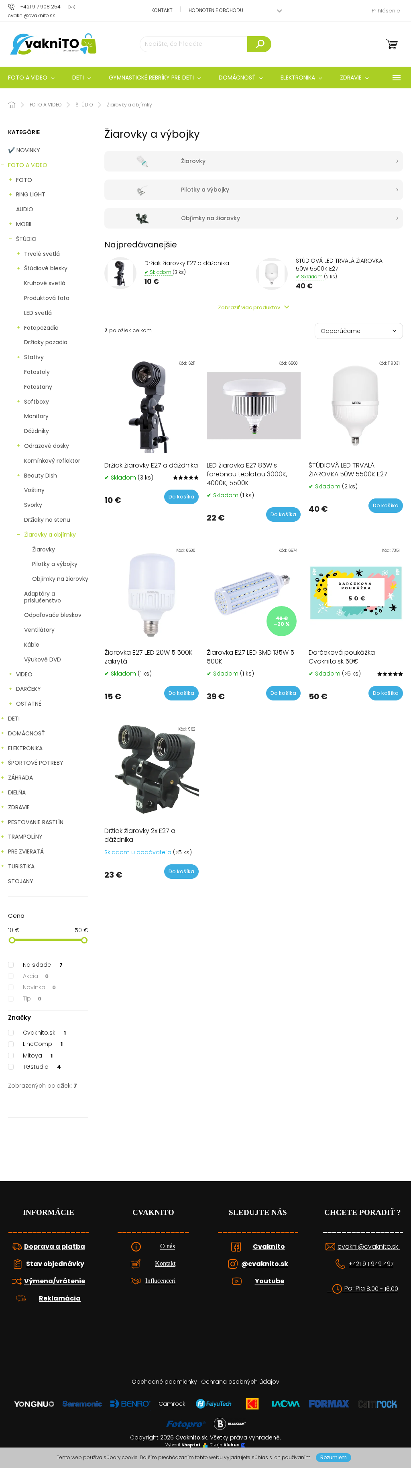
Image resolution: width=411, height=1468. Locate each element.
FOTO (24, 180)
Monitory (36, 416)
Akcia (36, 976)
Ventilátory (39, 630)
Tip (32, 998)
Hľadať (259, 44)
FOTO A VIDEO (27, 165)
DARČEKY (28, 689)
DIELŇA (17, 792)
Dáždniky (36, 431)
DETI (14, 719)
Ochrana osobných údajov (240, 1382)
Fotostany (38, 387)
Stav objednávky (55, 1264)
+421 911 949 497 (371, 1264)
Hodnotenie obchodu (216, 10)
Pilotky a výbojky (54, 564)
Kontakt (162, 10)
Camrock (172, 1404)
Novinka (39, 987)
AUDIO (24, 209)
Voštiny (34, 490)
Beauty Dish (40, 476)
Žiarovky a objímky (50, 535)
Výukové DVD (42, 659)
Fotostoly (37, 372)
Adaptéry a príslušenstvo (42, 597)
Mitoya (38, 1055)
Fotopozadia (41, 328)
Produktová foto (46, 298)
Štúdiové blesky (45, 268)
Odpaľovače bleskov (52, 615)
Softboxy (36, 402)
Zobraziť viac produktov (249, 307)
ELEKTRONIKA (25, 748)
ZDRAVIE (19, 807)
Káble (31, 645)
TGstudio (42, 1067)
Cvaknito (269, 1246)
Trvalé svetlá (42, 254)
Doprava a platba (54, 1246)
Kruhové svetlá (44, 283)
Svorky (33, 505)
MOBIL (24, 224)
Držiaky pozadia (45, 342)
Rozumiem (333, 1457)
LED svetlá (38, 313)
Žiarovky (43, 549)
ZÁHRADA (20, 778)
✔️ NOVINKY (24, 150)
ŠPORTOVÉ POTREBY (35, 763)
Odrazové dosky (46, 446)
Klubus (231, 1445)
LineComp (43, 1044)
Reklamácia (60, 1298)
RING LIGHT (30, 194)
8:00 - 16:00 (382, 1289)
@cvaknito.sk (264, 1264)
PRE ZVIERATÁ (26, 851)
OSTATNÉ (28, 704)
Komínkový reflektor (52, 461)
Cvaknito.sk (44, 1033)
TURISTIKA (21, 866)
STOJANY (20, 881)
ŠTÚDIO (26, 239)
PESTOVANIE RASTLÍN (35, 822)
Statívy (34, 357)
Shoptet (191, 1445)
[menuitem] (81, 77)
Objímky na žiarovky (60, 579)
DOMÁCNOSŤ (26, 733)
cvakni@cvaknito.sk (369, 1246)
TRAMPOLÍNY (25, 837)
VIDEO (24, 674)
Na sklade (43, 965)
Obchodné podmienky (164, 1382)
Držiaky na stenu (47, 520)
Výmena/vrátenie (54, 1281)
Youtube (269, 1281)
